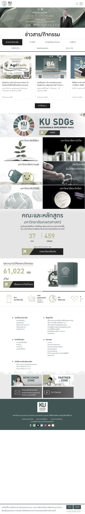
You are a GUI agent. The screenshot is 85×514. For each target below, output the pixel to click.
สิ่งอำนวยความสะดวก (22, 325)
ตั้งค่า (69, 507)
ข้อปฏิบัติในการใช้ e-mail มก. (56, 331)
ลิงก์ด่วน (18, 344)
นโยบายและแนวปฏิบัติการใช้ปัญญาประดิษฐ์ (60, 320)
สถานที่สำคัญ (20, 320)
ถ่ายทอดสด (51, 333)
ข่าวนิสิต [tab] (32, 42)
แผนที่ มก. (19, 347)
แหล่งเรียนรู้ (19, 322)
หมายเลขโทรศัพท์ (21, 342)
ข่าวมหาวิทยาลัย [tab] (12, 42)
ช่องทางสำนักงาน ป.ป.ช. (23, 366)
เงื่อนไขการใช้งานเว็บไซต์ (27, 419)
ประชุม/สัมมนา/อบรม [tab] (52, 42)
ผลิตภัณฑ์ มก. (20, 329)
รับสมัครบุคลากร (42, 48)
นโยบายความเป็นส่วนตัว (56, 419)
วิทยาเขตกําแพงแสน (53, 344)
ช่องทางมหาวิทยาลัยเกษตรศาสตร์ (26, 364)
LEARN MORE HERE (74, 511)
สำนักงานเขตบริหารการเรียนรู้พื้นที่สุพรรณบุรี (57, 354)
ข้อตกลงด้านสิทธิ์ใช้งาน (42, 419)
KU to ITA (69, 48)
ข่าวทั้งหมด (42, 105)
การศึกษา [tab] (73, 42)
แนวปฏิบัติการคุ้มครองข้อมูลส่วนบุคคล (59, 327)
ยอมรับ (77, 507)
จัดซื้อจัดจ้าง (15, 48)
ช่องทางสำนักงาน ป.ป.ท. (23, 368)
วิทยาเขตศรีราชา (52, 351)
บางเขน (49, 342)
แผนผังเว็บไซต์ (20, 349)
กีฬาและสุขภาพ (21, 327)
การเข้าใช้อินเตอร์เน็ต (53, 329)
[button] (27, 25)
